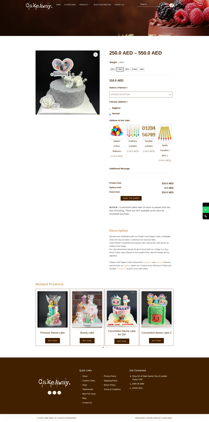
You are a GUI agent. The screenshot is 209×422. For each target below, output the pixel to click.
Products (83, 5)
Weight (113, 62)
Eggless (127, 266)
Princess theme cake (52, 332)
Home (58, 5)
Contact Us (119, 5)
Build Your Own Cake (102, 5)
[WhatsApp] (206, 210)
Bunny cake (87, 332)
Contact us (121, 269)
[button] (95, 54)
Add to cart (131, 198)
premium (159, 262)
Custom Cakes (70, 5)
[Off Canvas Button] (175, 4)
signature (148, 262)
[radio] (112, 69)
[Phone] (206, 216)
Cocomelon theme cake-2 (156, 332)
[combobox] (152, 4)
